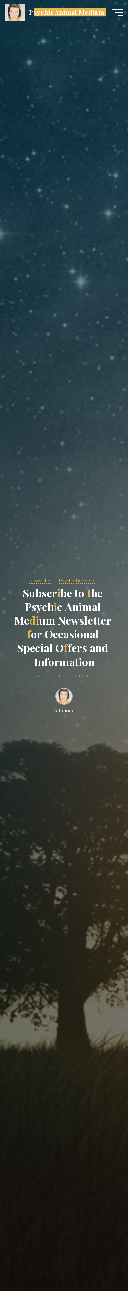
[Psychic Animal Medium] (14, 12)
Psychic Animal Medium (66, 12)
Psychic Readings (77, 580)
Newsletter (40, 580)
